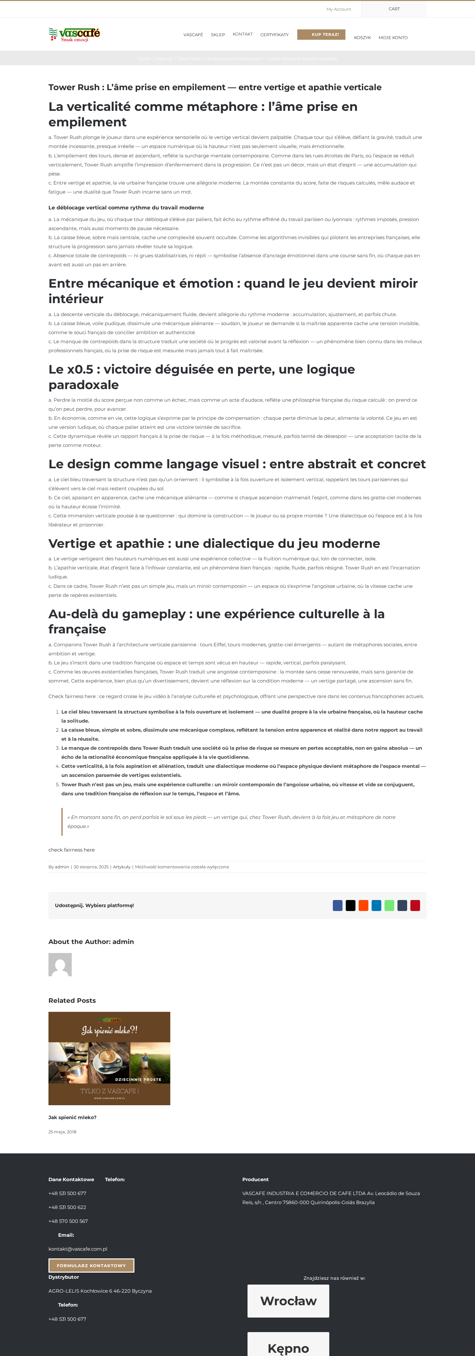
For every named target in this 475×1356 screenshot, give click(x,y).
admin (62, 866)
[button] (417, 34)
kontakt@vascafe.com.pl (77, 1249)
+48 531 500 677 (67, 1193)
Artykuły (122, 866)
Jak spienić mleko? (72, 1117)
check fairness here (71, 850)
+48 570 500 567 (68, 1221)
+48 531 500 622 (67, 1207)
